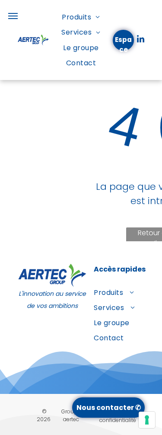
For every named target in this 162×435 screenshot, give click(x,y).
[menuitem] (80, 17)
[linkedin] (140, 40)
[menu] (13, 16)
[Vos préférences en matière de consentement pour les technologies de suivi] (147, 420)
